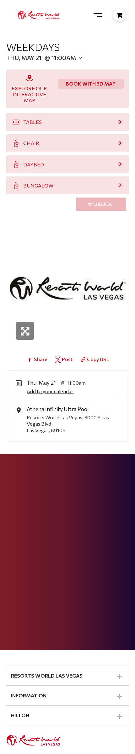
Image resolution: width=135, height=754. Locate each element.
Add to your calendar (50, 391)
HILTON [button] (20, 715)
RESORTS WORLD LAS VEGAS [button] (47, 676)
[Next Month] (87, 67)
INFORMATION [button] (28, 695)
